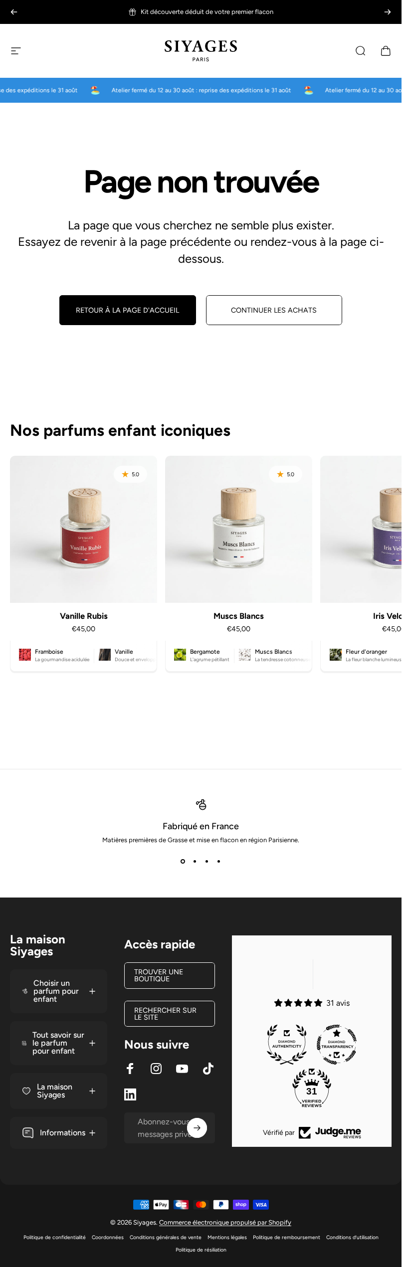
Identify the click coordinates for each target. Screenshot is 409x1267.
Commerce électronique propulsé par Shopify (225, 1222)
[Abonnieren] (197, 1128)
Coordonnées (108, 1237)
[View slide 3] (207, 862)
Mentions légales (227, 1237)
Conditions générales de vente (166, 1237)
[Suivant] (388, 12)
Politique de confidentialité (54, 1237)
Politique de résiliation (201, 1250)
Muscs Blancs (238, 616)
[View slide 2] (195, 862)
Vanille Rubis (84, 616)
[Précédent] (14, 12)
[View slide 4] (219, 862)
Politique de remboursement (286, 1237)
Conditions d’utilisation (352, 1237)
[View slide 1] (183, 862)
